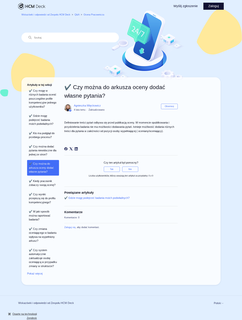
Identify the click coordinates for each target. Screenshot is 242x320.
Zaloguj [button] (213, 6)
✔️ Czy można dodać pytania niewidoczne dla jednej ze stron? (42, 150)
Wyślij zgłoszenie (185, 6)
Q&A (77, 14)
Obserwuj (169, 106)
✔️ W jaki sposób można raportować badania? (39, 215)
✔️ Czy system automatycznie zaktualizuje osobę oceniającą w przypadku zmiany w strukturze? (43, 258)
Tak (111, 169)
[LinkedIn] (76, 148)
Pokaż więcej (35, 273)
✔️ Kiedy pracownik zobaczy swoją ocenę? (42, 183)
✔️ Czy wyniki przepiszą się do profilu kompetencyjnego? (42, 198)
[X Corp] (71, 148)
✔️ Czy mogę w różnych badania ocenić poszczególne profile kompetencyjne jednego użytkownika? (42, 98)
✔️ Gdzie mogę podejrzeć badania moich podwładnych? (41, 119)
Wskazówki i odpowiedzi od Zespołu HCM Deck (45, 14)
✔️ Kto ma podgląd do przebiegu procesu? (42, 135)
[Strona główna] (31, 6)
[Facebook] (65, 148)
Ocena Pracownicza (94, 14)
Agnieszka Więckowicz (87, 105)
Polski (218, 303)
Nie (130, 169)
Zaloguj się (69, 227)
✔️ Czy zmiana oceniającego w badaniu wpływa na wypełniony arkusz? (43, 234)
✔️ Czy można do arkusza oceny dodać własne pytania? (41, 167)
